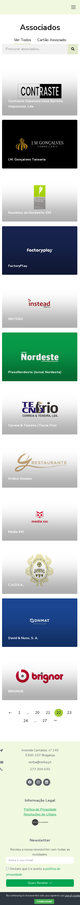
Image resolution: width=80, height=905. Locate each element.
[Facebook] (29, 782)
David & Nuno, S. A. (23, 638)
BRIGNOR (15, 691)
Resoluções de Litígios (40, 814)
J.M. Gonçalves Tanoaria (27, 159)
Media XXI (16, 532)
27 (44, 720)
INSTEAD (15, 319)
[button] (73, 7)
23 (69, 712)
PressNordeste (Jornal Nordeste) (35, 372)
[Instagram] (38, 782)
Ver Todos (22, 39)
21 (48, 712)
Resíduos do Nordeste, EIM (29, 212)
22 (58, 712)
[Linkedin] (46, 782)
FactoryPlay (17, 266)
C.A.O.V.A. (16, 585)
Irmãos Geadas (20, 478)
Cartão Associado (51, 39)
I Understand (44, 901)
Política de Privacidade (40, 809)
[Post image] (39, 91)
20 (37, 712)
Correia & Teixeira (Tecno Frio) (32, 425)
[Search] (73, 49)
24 (25, 720)
